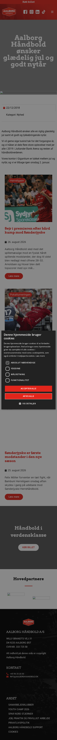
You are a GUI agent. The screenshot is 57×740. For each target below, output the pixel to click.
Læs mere (40, 356)
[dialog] (28, 370)
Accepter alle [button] (28, 388)
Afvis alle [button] (28, 396)
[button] (28, 404)
